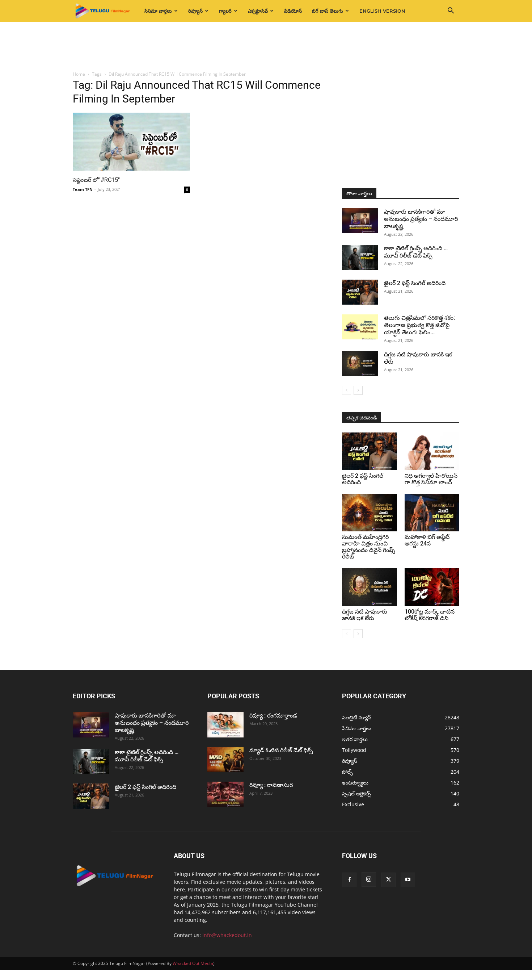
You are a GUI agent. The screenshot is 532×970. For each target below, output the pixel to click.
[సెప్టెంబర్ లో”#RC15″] (131, 142)
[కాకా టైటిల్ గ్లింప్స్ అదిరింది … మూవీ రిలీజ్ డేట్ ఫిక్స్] (360, 257)
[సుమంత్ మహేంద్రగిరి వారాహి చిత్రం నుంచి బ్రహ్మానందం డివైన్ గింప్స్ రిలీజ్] (369, 512)
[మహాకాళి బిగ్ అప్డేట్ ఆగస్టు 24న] (432, 512)
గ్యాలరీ (225, 11)
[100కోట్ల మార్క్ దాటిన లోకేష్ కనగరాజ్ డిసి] (432, 587)
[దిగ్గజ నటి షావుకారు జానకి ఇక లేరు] (360, 363)
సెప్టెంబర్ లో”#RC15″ (96, 179)
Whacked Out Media (193, 963)
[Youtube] (408, 880)
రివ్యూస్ (195, 11)
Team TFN (83, 189)
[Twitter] (388, 880)
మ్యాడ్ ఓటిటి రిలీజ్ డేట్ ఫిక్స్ (281, 750)
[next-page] (358, 390)
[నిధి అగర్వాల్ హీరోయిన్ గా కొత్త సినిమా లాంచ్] (432, 451)
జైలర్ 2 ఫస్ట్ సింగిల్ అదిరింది (415, 283)
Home (79, 74)
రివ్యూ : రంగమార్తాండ (273, 715)
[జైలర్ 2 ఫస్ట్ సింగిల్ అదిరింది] (360, 292)
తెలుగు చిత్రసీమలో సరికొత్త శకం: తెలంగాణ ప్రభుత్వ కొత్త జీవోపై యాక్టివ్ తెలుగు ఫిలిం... (419, 325)
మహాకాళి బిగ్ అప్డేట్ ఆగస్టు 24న (427, 540)
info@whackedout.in (227, 935)
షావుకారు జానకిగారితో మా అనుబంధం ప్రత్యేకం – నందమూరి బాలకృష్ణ (421, 219)
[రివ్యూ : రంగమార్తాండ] (225, 724)
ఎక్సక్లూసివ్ (258, 11)
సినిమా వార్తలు (158, 11)
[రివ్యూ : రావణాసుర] (225, 794)
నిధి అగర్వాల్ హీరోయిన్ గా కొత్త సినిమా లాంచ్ (431, 479)
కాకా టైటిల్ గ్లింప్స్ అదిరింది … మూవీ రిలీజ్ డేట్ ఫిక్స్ (416, 252)
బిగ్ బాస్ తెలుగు (327, 11)
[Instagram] (369, 879)
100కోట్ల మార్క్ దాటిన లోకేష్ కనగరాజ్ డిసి (430, 615)
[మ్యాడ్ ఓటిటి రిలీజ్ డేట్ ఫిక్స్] (225, 759)
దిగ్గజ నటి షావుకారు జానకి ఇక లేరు (364, 615)
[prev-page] (346, 390)
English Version (382, 11)
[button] (450, 11)
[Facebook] (349, 880)
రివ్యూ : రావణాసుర (271, 785)
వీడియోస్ (293, 11)
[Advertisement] (266, 46)
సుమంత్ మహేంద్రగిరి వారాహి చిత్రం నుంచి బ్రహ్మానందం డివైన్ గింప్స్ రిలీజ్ (368, 547)
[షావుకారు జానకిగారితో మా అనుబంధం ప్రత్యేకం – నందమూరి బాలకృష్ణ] (360, 220)
